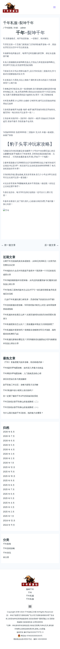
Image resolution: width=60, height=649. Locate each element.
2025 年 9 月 (9, 480)
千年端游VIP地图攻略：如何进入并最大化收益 (23, 368)
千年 (30, 592)
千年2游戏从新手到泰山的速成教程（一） (21, 407)
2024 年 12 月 (9, 520)
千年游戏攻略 (9, 548)
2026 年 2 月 (9, 458)
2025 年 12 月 (9, 467)
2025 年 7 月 (9, 489)
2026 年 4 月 (9, 449)
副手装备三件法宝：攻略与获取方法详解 (20, 384)
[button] (30, 606)
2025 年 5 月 (8, 498)
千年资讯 (7, 552)
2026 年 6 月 (9, 440)
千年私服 (30, 595)
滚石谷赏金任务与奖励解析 (15, 379)
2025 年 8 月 (9, 485)
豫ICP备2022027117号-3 (33, 632)
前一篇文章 (8, 245)
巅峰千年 (30, 589)
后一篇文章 (52, 245)
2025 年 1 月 (8, 516)
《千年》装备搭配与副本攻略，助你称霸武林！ (23, 362)
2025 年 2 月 (8, 511)
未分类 (6, 557)
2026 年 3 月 (9, 454)
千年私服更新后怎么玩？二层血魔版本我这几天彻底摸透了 (28, 324)
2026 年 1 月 (8, 463)
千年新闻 (8, 28)
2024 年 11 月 (9, 525)
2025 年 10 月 (9, 476)
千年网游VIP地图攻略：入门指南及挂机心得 (22, 373)
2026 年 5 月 (9, 445)
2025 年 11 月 (9, 471)
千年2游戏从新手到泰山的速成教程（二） (21, 401)
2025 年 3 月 (8, 507)
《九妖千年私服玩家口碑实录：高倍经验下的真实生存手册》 (29, 299)
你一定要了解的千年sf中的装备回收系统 (20, 396)
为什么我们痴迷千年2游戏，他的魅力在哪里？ (23, 413)
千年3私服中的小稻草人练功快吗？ (18, 390)
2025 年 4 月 (9, 503)
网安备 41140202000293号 (31, 636)
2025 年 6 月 (9, 494)
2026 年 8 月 (9, 432)
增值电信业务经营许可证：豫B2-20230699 (30, 639)
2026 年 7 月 (9, 436)
